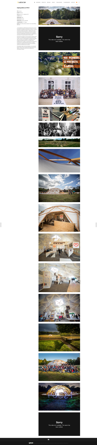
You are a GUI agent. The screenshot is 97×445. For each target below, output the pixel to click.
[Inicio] (34, 2)
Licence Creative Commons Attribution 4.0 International (59, 443)
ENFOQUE (49, 2)
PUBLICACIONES (59, 2)
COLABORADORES (67, 2)
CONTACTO (73, 2)
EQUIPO (53, 2)
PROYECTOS (44, 2)
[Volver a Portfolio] (48, 439)
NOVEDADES (38, 2)
